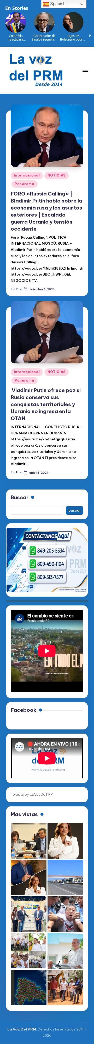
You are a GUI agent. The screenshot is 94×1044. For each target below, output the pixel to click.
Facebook (23, 710)
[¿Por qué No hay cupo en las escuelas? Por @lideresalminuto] (28, 987)
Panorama (24, 184)
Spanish (57, 4)
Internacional (27, 175)
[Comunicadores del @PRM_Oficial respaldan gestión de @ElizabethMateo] (65, 841)
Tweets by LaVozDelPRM (32, 794)
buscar (74, 510)
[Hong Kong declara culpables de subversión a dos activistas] (65, 914)
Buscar (19, 497)
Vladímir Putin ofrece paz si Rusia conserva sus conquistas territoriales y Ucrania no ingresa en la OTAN (46, 404)
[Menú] (85, 70)
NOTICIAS (57, 175)
